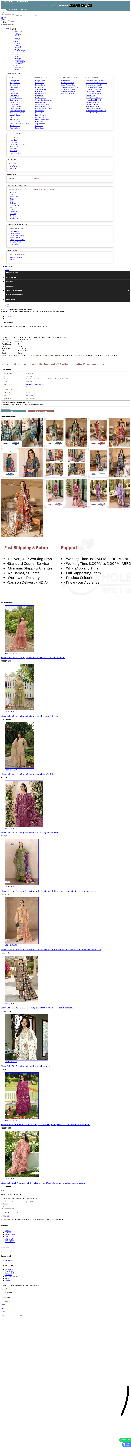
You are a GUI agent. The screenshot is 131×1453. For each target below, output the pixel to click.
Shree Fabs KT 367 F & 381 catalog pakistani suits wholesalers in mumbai (37, 1008)
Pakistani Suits (65, 81)
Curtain (36, 178)
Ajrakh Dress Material (93, 89)
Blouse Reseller (15, 237)
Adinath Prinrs (19, 67)
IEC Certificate (10, 1242)
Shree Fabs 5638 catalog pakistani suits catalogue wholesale (30, 832)
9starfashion (18, 47)
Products (8, 306)
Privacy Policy (9, 1269)
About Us (8, 1231)
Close (12, 21)
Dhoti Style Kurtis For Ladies (19, 124)
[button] (65, 1450)
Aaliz (16, 54)
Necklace (13, 203)
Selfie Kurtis (14, 87)
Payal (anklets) (14, 205)
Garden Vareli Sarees (42, 104)
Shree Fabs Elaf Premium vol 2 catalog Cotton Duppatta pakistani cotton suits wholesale (43, 1183)
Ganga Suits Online (92, 106)
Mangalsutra (14, 196)
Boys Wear (13, 166)
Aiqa (16, 71)
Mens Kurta (13, 140)
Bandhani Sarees (40, 98)
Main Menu (8, 266)
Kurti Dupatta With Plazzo (18, 113)
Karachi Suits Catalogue (94, 98)
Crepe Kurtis (14, 100)
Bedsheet (12, 178)
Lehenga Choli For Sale (17, 240)
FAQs (7, 1278)
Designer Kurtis (15, 83)
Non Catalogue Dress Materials (96, 83)
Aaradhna (18, 58)
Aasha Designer (20, 62)
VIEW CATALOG (11, 653)
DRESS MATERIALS (92, 78)
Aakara (17, 52)
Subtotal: (4, 23)
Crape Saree (39, 126)
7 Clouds (17, 43)
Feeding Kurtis (14, 81)
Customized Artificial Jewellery (44, 189)
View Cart (4, 24)
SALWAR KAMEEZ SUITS (69, 78)
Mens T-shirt (14, 146)
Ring (11, 194)
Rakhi (12, 209)
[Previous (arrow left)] (1, 1190)
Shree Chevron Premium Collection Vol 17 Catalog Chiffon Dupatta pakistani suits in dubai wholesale (50, 891)
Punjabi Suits (90, 96)
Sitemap (7, 1280)
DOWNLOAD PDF (9, 416)
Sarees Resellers (15, 231)
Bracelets (13, 192)
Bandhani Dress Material (94, 87)
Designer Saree (40, 81)
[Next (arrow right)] (4, 1190)
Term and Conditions (12, 1276)
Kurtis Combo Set (15, 108)
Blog (6, 1236)
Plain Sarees (39, 91)
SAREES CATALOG (41, 78)
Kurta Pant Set (14, 96)
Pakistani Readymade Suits (69, 87)
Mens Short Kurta (15, 153)
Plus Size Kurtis (15, 102)
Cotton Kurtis (14, 85)
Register (24, 9)
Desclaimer (8, 1275)
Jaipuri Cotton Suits (92, 104)
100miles (17, 36)
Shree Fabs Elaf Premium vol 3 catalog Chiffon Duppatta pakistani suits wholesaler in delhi (45, 1124)
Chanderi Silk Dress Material (95, 113)
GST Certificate (10, 1240)
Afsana (17, 69)
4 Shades (17, 39)
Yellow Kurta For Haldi (17, 144)
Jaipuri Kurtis (14, 93)
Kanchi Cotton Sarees (42, 130)
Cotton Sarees (39, 83)
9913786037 (5, 1216)
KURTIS (11, 78)
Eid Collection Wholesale (69, 93)
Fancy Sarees (39, 121)
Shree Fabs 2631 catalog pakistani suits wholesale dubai (28, 774)
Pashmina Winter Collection (95, 81)
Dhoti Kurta (13, 151)
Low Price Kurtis (15, 106)
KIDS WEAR (13, 163)
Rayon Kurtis (14, 104)
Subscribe (5, 1204)
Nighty (12, 259)
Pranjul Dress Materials (93, 91)
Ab (16, 65)
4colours (17, 41)
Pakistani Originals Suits (69, 91)
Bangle (12, 199)
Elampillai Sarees (40, 102)
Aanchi (17, 56)
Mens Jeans (13, 149)
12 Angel (17, 38)
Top (11, 117)
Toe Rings (13, 214)
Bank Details (9, 1238)
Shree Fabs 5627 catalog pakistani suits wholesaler (25, 1066)
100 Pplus (18, 34)
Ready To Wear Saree (42, 119)
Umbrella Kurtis (15, 128)
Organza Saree (40, 124)
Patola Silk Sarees (41, 113)
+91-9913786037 (7, 2)
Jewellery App (14, 218)
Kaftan (12, 91)
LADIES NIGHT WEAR (17, 254)
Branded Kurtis (15, 126)
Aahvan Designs (20, 51)
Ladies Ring (14, 211)
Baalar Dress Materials (93, 93)
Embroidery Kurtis (16, 130)
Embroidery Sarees (41, 93)
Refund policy (9, 1271)
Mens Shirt (13, 142)
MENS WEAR (13, 137)
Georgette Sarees (40, 117)
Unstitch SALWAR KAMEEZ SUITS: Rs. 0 (16, 402)
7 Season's (18, 45)
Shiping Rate (9, 1260)
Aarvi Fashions (19, 60)
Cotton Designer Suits (68, 85)
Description (8, 316)
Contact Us (11, 9)
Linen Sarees (39, 111)
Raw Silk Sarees (40, 115)
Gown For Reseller (16, 242)
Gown (12, 89)
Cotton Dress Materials (93, 100)
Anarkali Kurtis (15, 115)
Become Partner (10, 1234)
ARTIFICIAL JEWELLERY (18, 189)
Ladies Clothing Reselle (16, 228)
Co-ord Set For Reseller (17, 235)
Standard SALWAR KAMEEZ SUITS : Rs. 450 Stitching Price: (23, 404)
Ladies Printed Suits (92, 102)
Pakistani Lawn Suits (67, 83)
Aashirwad (18, 63)
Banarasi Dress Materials (94, 85)
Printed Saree (39, 87)
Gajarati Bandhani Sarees (43, 100)
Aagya (17, 49)
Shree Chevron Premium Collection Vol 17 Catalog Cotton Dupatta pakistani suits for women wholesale (51, 949)
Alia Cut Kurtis (15, 119)
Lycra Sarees (39, 96)
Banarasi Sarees (40, 85)
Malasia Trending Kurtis (17, 111)
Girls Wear (13, 168)
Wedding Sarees (40, 89)
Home (7, 28)
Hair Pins (13, 216)
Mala (11, 207)
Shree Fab (29, 381)
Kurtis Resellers (15, 233)
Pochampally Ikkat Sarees (43, 108)
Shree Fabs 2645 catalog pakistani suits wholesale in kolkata (30, 716)
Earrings (12, 201)
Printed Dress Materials (93, 108)
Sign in (17, 9)
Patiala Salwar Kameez (68, 89)
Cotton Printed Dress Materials (96, 111)
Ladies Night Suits (16, 257)
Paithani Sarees (40, 106)
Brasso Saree (39, 128)
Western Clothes (15, 244)
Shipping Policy (10, 1273)
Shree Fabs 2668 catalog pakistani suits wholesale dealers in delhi (33, 657)
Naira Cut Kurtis (15, 121)
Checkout (11, 24)
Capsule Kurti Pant (16, 98)
